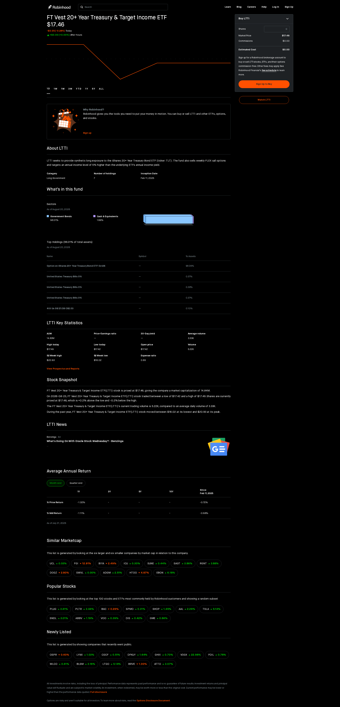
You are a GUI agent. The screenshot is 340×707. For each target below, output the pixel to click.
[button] (48, 90)
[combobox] (125, 7)
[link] (228, 7)
